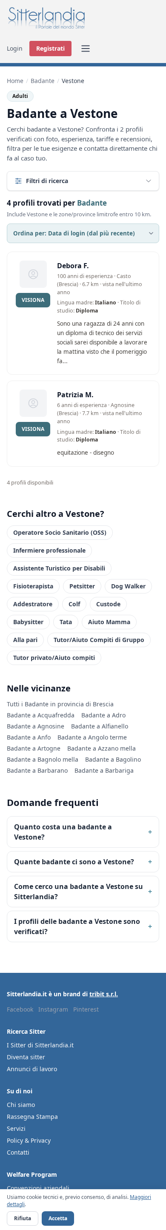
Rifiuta (22, 1218)
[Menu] (85, 48)
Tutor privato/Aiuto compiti (54, 658)
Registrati (50, 48)
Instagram (53, 1009)
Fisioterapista (33, 586)
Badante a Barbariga (104, 770)
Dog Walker (128, 586)
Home (15, 81)
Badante (42, 81)
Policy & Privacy (29, 1140)
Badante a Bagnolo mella (42, 759)
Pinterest (86, 1009)
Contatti (18, 1152)
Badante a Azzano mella (101, 748)
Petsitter (82, 586)
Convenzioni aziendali (38, 1188)
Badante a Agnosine (35, 726)
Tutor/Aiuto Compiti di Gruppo (99, 640)
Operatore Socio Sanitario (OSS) (59, 532)
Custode (108, 604)
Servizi (16, 1128)
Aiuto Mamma (109, 622)
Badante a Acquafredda (40, 715)
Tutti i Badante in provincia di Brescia (60, 704)
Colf (74, 604)
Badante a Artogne (33, 748)
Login (15, 48)
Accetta (58, 1218)
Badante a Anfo (29, 737)
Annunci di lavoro (32, 1069)
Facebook (20, 1009)
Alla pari (25, 640)
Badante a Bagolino (113, 759)
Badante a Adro (103, 715)
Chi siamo (21, 1105)
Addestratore (32, 604)
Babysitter (28, 622)
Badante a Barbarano (37, 770)
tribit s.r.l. (103, 994)
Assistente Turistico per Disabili (59, 568)
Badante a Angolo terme (92, 737)
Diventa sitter (26, 1057)
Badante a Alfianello (99, 726)
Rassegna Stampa (32, 1116)
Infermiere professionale (49, 550)
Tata (66, 622)
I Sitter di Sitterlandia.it (40, 1045)
